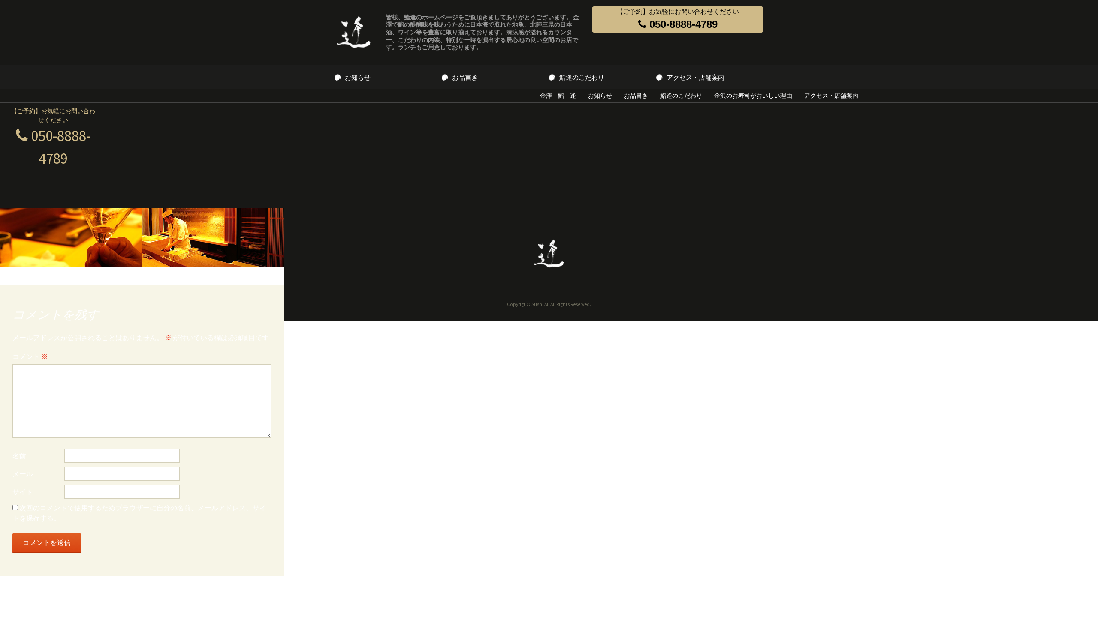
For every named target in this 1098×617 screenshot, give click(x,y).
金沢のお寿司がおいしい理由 (753, 95)
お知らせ (358, 77)
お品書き (465, 77)
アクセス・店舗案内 (695, 77)
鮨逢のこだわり (581, 77)
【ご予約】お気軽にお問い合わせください (678, 19)
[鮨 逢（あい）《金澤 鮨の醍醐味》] (354, 32)
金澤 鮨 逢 (558, 95)
